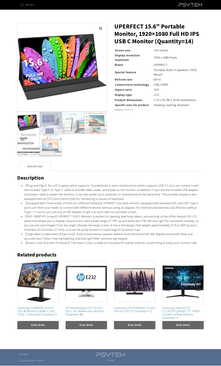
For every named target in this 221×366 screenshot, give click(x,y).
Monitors (128, 109)
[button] (101, 28)
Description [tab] (34, 166)
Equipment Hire (31, 360)
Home (23, 354)
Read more (38, 325)
